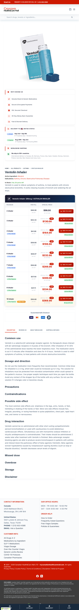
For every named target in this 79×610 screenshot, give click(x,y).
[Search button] (72, 17)
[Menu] (74, 9)
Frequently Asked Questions (52, 521)
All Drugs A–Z (9, 538)
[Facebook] (37, 576)
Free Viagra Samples (49, 524)
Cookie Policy (20, 569)
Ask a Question (16, 528)
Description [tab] (11, 330)
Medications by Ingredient (14, 541)
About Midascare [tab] (36, 330)
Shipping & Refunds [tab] (52, 330)
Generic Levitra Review (13, 552)
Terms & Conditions (34, 569)
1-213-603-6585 (42, 2)
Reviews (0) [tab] (23, 330)
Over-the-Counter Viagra (14, 549)
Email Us (7, 2)
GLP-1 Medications (12, 544)
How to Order (46, 518)
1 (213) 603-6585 (18, 526)
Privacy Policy (9, 569)
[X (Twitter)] (41, 576)
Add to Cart (67, 211)
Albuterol (21, 176)
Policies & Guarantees (50, 526)
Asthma (17, 179)
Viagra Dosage (10, 546)
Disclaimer (46, 569)
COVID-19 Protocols (12, 555)
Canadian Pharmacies (13, 558)
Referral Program (58, 569)
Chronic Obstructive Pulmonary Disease (34, 179)
